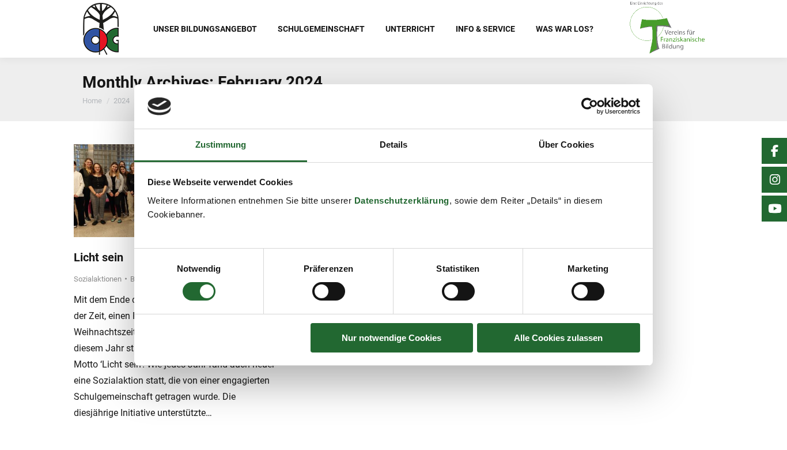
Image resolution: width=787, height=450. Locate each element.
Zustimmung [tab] (221, 144)
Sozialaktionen (98, 279)
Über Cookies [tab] (566, 144)
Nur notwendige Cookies (391, 338)
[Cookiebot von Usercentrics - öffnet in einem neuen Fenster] (589, 106)
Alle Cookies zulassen (558, 338)
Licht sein (98, 257)
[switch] (328, 291)
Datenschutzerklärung (401, 200)
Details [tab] (394, 144)
